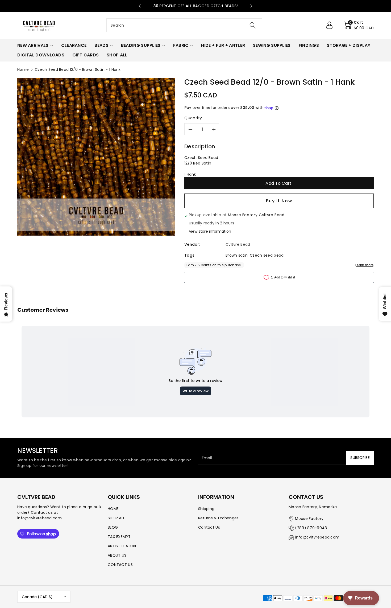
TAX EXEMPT (119, 536)
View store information (210, 231)
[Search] (252, 25)
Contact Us (209, 527)
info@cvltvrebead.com (317, 537)
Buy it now (279, 201)
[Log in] (331, 25)
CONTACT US (120, 564)
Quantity (193, 118)
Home (23, 69)
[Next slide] (251, 6)
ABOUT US (117, 555)
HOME (113, 508)
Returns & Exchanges (218, 518)
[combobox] (184, 25)
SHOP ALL (116, 518)
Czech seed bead (267, 255)
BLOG (113, 527)
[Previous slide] (139, 6)
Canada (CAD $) (37, 596)
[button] (359, 25)
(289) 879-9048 (311, 528)
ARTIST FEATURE (122, 546)
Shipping (206, 508)
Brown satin (237, 255)
